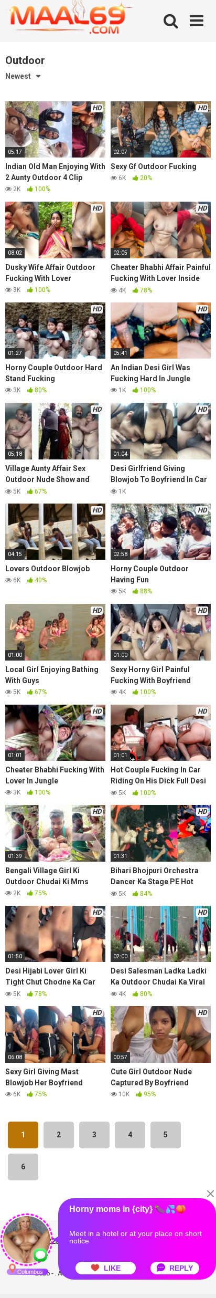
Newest (18, 76)
